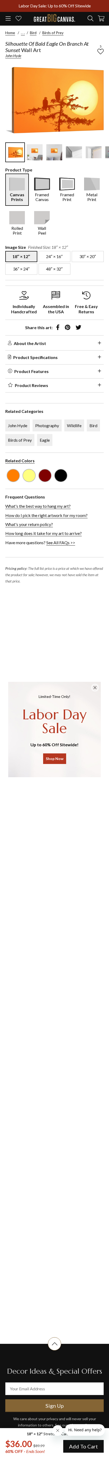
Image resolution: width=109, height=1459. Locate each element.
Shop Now (54, 758)
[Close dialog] (95, 687)
